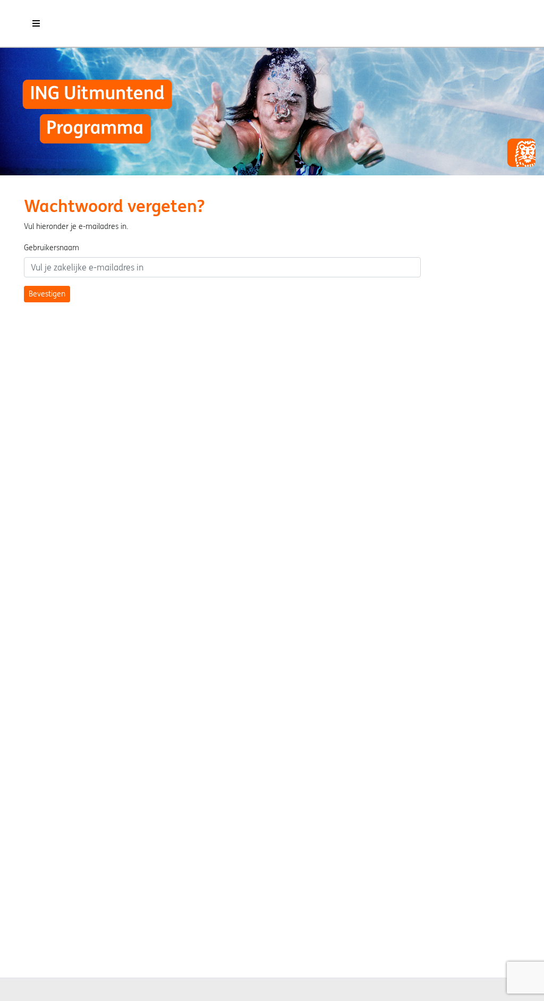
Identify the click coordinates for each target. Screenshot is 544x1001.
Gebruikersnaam (51, 247)
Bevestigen (47, 294)
